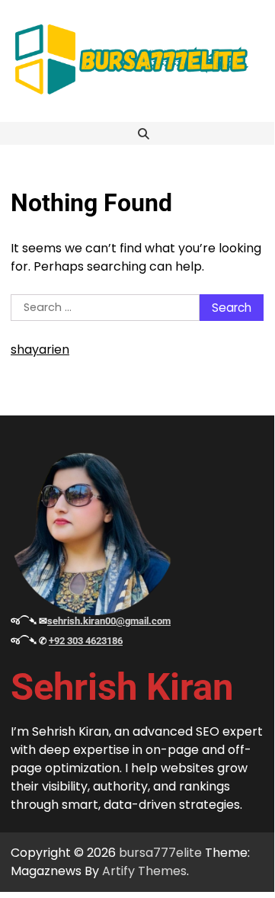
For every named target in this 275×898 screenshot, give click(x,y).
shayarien (40, 349)
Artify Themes (144, 871)
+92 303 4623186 (86, 640)
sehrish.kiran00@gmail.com (109, 621)
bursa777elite (160, 852)
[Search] (143, 133)
